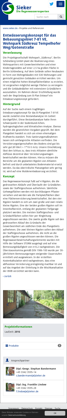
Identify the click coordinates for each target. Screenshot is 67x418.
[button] (7, 304)
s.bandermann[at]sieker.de (30, 375)
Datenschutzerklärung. (17, 415)
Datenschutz (27, 408)
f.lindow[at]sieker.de (27, 391)
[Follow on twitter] (51, 3)
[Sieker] (8, 8)
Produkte (34, 345)
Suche (57, 408)
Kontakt (38, 408)
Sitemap (48, 408)
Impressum (13, 408)
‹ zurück (7, 276)
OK (55, 413)
